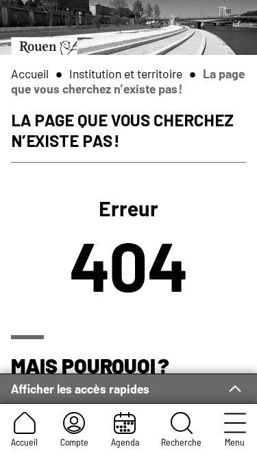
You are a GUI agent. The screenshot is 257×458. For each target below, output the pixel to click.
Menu (235, 442)
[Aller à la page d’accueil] (44, 45)
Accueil (24, 442)
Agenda (125, 442)
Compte (74, 442)
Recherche (181, 442)
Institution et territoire (125, 73)
